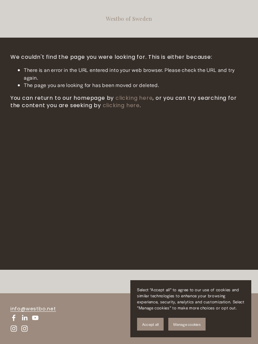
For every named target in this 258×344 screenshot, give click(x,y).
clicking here (134, 98)
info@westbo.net (33, 308)
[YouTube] (35, 317)
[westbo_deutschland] (24, 328)
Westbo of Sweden (129, 18)
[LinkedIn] (24, 317)
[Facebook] (13, 317)
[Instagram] (13, 328)
